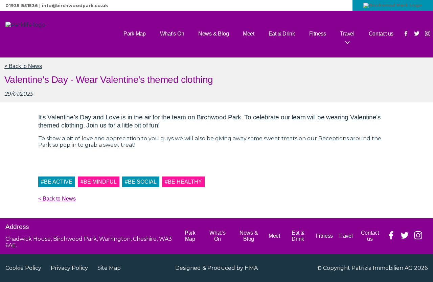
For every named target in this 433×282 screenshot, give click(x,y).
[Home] (49, 34)
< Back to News (23, 66)
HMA (251, 268)
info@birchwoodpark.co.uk (75, 5)
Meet (248, 34)
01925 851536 (21, 5)
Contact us (381, 34)
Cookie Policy (23, 268)
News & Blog (213, 34)
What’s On (172, 34)
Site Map (109, 268)
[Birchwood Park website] (392, 5)
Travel (347, 34)
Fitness (317, 34)
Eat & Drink (282, 34)
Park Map (134, 34)
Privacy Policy (69, 268)
